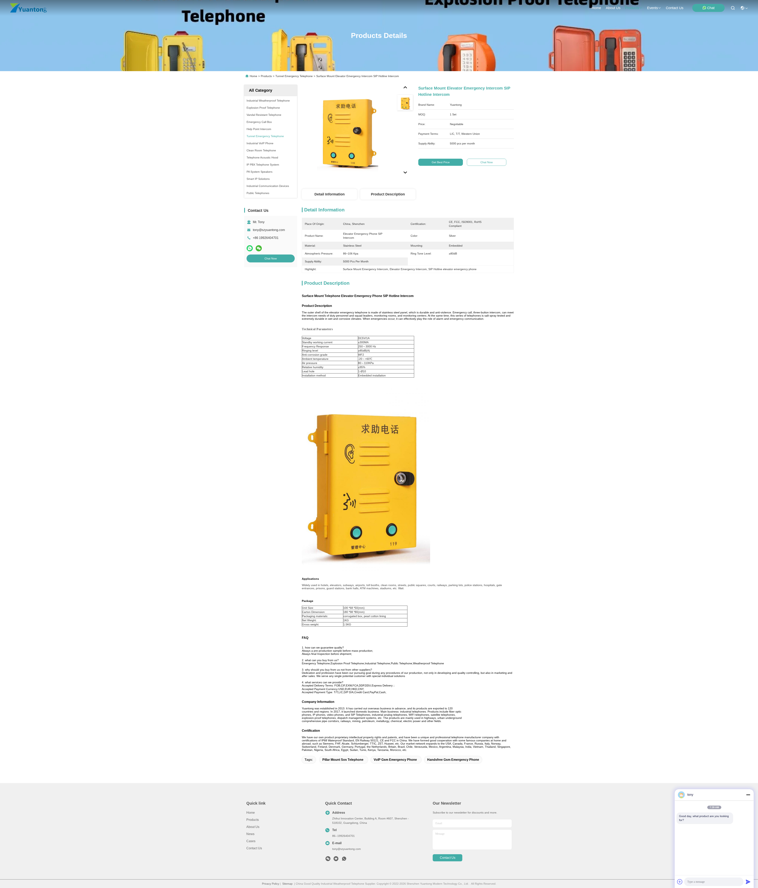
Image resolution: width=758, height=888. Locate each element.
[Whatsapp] (249, 248)
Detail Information (329, 194)
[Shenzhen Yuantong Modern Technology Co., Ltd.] (28, 8)
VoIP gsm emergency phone (395, 759)
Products (266, 76)
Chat (711, 8)
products (632, 8)
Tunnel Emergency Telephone (294, 76)
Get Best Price (441, 162)
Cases (250, 841)
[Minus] (748, 794)
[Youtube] (336, 859)
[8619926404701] (344, 859)
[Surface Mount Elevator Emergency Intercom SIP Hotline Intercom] (347, 131)
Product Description (388, 194)
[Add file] (680, 881)
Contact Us (254, 848)
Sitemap (287, 883)
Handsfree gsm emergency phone (453, 759)
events (652, 8)
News (250, 834)
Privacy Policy (270, 883)
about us (613, 8)
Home (596, 8)
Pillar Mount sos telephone (342, 759)
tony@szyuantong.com (269, 230)
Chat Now (271, 258)
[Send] (748, 881)
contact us (674, 8)
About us (252, 827)
